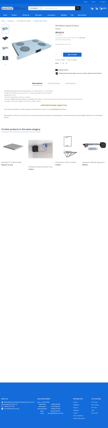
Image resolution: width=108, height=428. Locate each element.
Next (5, 64)
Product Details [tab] (54, 83)
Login (92, 410)
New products (95, 405)
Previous (5, 23)
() (96, 8)
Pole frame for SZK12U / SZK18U (65, 162)
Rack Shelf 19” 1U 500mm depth (11, 162)
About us (75, 407)
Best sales (94, 407)
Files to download (78, 415)
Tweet (63, 63)
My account (94, 413)
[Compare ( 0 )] (91, 8)
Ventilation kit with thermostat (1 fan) (40, 167)
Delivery (75, 402)
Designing (76, 410)
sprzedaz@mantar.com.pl (58, 109)
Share (61, 63)
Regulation (76, 405)
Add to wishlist (61, 60)
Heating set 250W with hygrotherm (93, 162)
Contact (75, 413)
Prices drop (94, 402)
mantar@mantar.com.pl (11, 409)
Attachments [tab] (70, 83)
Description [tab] (37, 83)
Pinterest (66, 63)
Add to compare (72, 60)
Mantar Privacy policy (79, 418)
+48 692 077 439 (9, 406)
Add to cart (72, 55)
